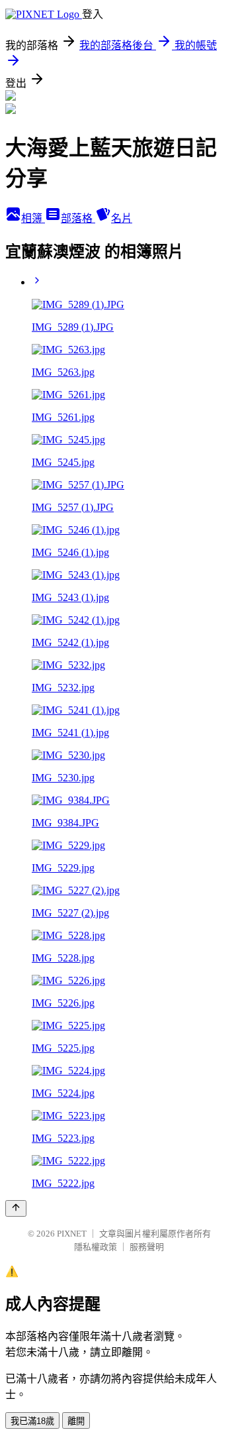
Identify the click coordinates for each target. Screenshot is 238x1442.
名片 (121, 218)
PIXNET (72, 1234)
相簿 (33, 218)
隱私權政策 (95, 1247)
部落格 (78, 218)
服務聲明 (147, 1247)
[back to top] (15, 1208)
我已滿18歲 (32, 1421)
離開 (76, 1421)
